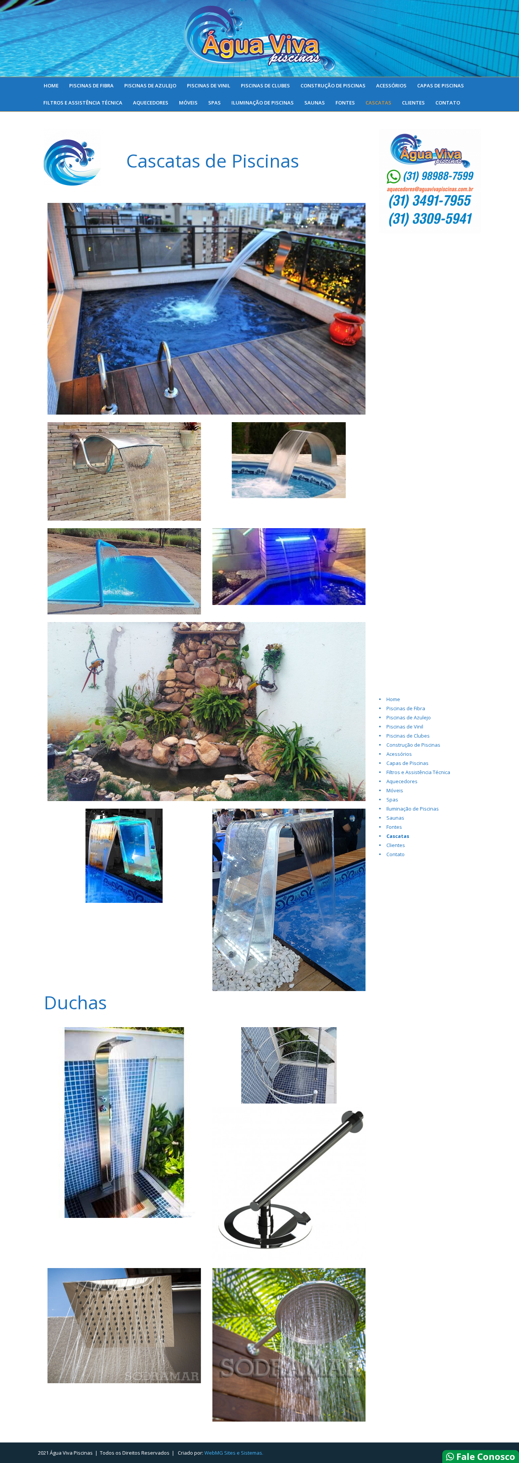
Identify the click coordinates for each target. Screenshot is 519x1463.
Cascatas (378, 103)
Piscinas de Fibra (91, 86)
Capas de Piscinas (440, 86)
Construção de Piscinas (333, 86)
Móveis (188, 103)
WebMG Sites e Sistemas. (233, 1452)
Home (51, 86)
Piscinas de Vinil (208, 86)
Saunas (314, 103)
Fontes (345, 103)
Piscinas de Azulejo (150, 86)
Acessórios (391, 86)
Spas (214, 103)
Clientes (413, 103)
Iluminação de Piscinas (262, 103)
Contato (447, 103)
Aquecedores (150, 103)
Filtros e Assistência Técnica (82, 103)
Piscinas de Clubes (265, 86)
